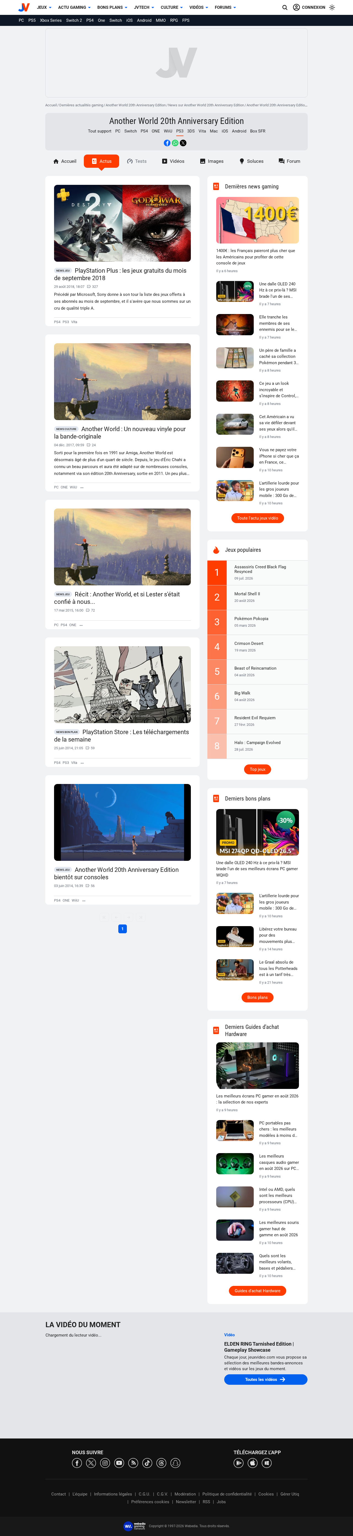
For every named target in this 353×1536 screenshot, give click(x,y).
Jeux (42, 7)
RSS (206, 1501)
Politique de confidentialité (227, 1494)
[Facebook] (77, 1462)
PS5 (32, 20)
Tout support (99, 131)
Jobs (221, 1501)
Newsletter (186, 1501)
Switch (115, 20)
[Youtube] (119, 1462)
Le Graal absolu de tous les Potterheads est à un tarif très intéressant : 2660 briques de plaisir (278, 969)
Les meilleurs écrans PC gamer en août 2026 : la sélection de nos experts (257, 1099)
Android (144, 20)
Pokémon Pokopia (251, 618)
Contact (58, 1494)
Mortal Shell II (247, 593)
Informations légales (113, 1494)
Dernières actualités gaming (81, 105)
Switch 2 (74, 20)
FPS (185, 20)
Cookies (266, 1494)
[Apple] (253, 1462)
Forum (293, 161)
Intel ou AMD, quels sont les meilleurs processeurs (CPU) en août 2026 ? (277, 1196)
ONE (156, 131)
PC (21, 20)
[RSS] (133, 1462)
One (101, 20)
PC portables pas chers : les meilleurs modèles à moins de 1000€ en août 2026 (278, 1130)
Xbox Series (51, 20)
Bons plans (110, 7)
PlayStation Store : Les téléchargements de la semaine (121, 736)
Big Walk (242, 693)
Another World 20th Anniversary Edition (136, 105)
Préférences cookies (150, 1501)
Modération (185, 1494)
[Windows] (267, 1462)
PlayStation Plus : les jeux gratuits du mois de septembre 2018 (120, 274)
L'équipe (80, 1494)
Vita (202, 131)
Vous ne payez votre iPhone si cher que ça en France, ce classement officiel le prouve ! (279, 456)
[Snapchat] (175, 1462)
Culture (169, 7)
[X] (91, 1462)
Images (216, 161)
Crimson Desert (248, 643)
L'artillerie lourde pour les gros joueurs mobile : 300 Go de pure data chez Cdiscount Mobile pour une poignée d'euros (279, 490)
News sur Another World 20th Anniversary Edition (206, 105)
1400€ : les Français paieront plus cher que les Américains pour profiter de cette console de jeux (255, 257)
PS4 (89, 20)
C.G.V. (162, 1494)
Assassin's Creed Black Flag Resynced (260, 569)
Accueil (51, 105)
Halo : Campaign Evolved (257, 742)
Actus (106, 161)
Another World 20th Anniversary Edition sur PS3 (283, 105)
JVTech (141, 7)
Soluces (255, 161)
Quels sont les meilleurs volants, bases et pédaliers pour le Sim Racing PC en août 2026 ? (276, 1262)
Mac (214, 131)
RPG (174, 20)
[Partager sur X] (183, 143)
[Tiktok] (147, 1462)
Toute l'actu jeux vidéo (257, 518)
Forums (223, 7)
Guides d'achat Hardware (257, 1290)
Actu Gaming (72, 7)
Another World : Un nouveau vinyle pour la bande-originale (120, 433)
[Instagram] (105, 1462)
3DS (191, 131)
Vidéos (196, 7)
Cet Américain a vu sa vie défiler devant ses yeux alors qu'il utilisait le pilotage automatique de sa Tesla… (277, 423)
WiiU (168, 131)
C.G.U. (144, 1494)
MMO (161, 20)
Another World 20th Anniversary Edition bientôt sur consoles (116, 873)
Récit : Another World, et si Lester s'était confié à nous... (117, 598)
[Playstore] (239, 1462)
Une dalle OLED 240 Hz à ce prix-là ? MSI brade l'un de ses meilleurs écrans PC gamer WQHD (277, 291)
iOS (129, 20)
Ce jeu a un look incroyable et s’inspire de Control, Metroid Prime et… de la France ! (278, 390)
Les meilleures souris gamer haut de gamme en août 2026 (279, 1228)
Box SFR (257, 131)
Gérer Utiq (289, 1494)
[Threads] (161, 1462)
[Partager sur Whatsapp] (175, 143)
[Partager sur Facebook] (167, 143)
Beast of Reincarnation (255, 668)
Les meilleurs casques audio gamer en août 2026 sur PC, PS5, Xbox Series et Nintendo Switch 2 (279, 1163)
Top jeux (257, 769)
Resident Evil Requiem (255, 717)
